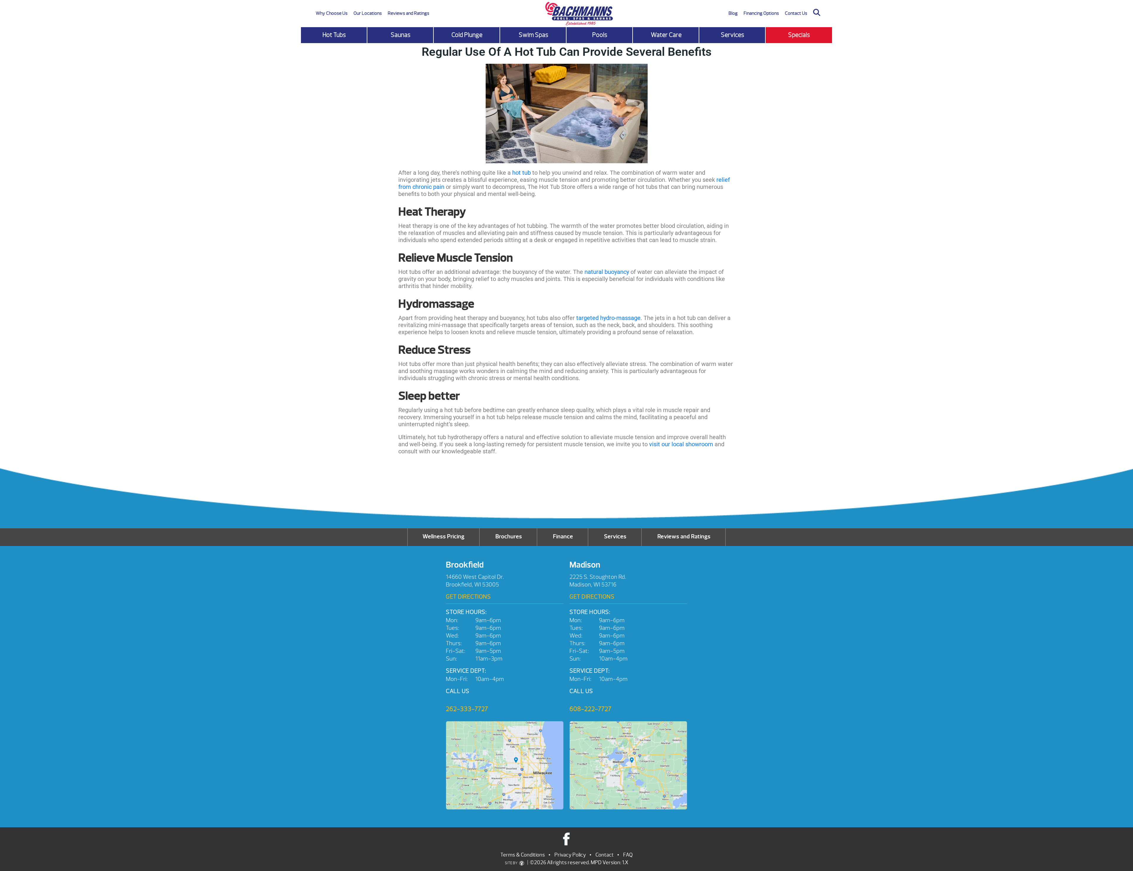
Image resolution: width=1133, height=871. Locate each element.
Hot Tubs (334, 35)
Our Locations (367, 13)
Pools (599, 35)
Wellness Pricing (443, 536)
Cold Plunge (466, 35)
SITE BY (511, 863)
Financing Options (761, 13)
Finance (563, 536)
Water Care (666, 35)
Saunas (400, 35)
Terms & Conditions (522, 855)
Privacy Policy (570, 855)
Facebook (566, 838)
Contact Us (796, 13)
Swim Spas (533, 35)
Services (732, 35)
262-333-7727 (467, 709)
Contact (604, 855)
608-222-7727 (590, 709)
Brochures (508, 536)
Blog (733, 13)
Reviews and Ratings (408, 13)
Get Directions (468, 596)
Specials (799, 35)
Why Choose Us (332, 13)
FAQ (628, 855)
